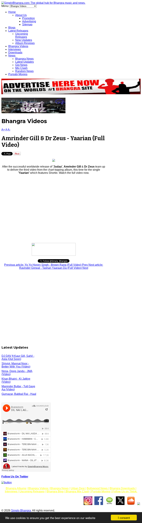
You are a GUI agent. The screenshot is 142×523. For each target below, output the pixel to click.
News (11, 55)
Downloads (15, 52)
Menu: (5, 5)
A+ (3, 129)
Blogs (11, 27)
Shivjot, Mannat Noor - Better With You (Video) (16, 365)
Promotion (28, 18)
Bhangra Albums (16, 488)
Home (12, 12)
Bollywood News (97, 488)
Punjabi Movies (17, 74)
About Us (21, 15)
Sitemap (27, 24)
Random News (24, 71)
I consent (124, 517)
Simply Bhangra (21, 510)
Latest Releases (18, 30)
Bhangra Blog (55, 491)
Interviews (14, 49)
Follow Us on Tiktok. (124, 491)
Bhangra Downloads (123, 488)
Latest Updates (24, 61)
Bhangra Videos (18, 46)
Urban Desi (78, 488)
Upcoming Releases (21, 35)
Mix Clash (21, 68)
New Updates (23, 40)
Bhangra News (24, 58)
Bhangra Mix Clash (77, 491)
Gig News (21, 64)
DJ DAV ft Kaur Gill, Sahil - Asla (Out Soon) (18, 357)
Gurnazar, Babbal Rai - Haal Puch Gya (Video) (19, 395)
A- (9, 129)
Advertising (29, 21)
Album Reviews (25, 43)
